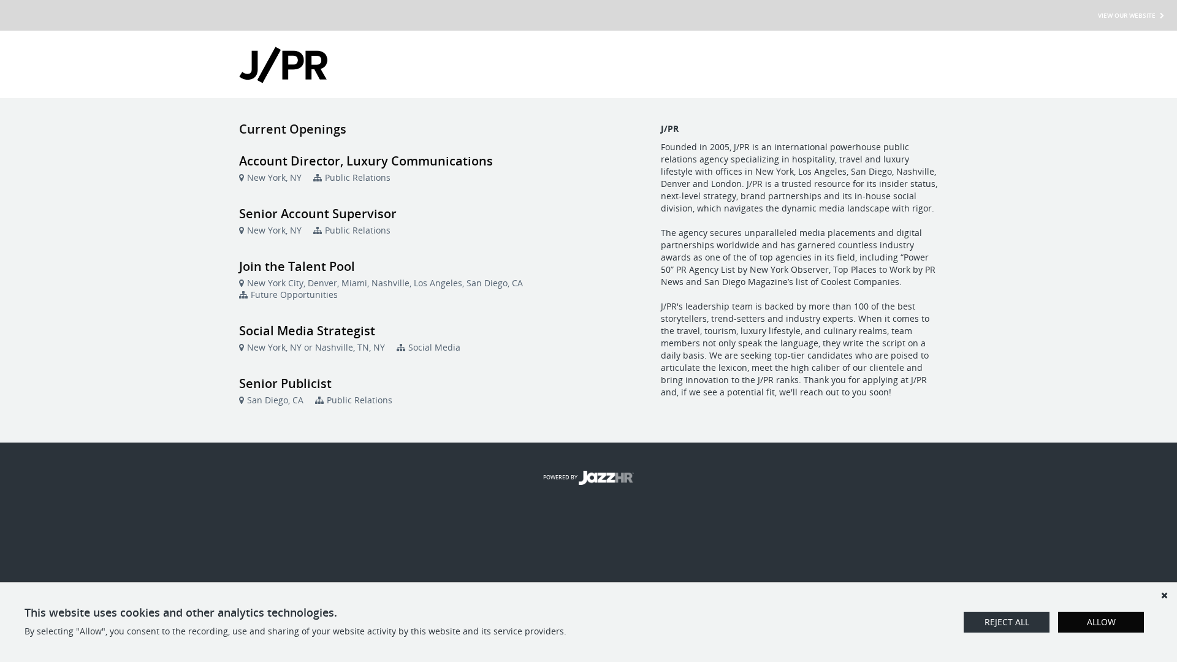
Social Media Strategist (307, 330)
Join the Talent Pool (297, 266)
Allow (1101, 622)
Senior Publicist (285, 383)
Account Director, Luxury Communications (366, 161)
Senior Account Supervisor (318, 213)
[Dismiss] (1164, 595)
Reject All (1007, 622)
